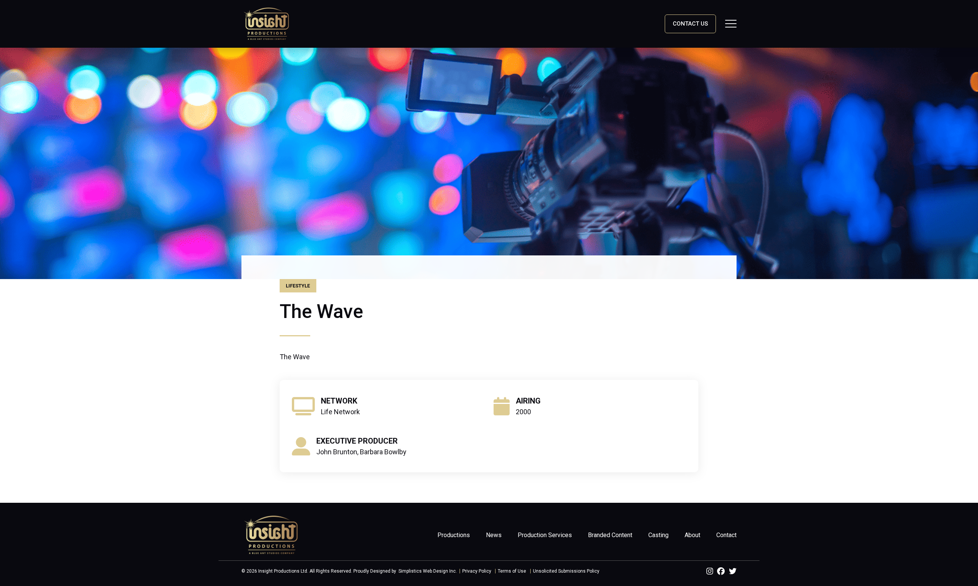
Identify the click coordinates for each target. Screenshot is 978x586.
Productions (453, 535)
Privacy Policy (476, 571)
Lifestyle (298, 286)
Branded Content (610, 535)
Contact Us (690, 23)
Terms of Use (512, 571)
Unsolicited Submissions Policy (566, 571)
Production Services (545, 535)
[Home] (266, 23)
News (494, 535)
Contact (726, 535)
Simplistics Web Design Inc (427, 571)
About (692, 535)
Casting (658, 535)
